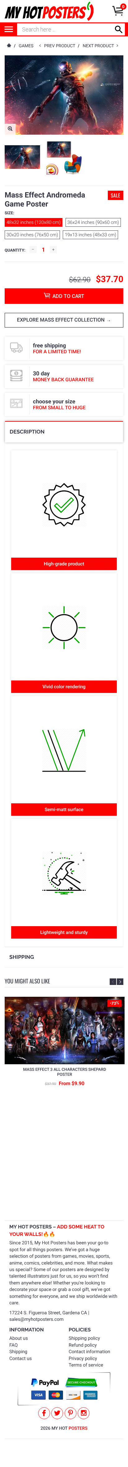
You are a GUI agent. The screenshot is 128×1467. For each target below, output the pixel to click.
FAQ (13, 1345)
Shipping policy (84, 1338)
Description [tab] (27, 432)
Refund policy (83, 1345)
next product (100, 46)
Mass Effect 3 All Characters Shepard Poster (64, 1072)
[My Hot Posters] (49, 11)
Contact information (89, 1351)
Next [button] (120, 981)
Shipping (18, 1351)
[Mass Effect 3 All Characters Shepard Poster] (65, 1031)
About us (18, 1338)
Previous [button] (113, 981)
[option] (22, 157)
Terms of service (86, 1365)
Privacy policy (83, 1358)
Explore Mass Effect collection (61, 320)
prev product (61, 46)
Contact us (20, 1358)
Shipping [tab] (21, 957)
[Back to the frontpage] (9, 46)
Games (26, 46)
